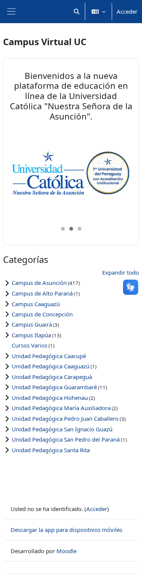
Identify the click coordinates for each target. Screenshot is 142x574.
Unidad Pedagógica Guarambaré (54, 387)
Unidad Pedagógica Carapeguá (52, 377)
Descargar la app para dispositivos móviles (66, 529)
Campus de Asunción (39, 282)
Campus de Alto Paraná (42, 293)
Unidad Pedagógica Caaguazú (50, 366)
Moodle (66, 551)
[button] (77, 11)
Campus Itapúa (31, 335)
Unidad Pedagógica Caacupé (49, 356)
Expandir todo (120, 272)
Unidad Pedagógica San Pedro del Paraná (66, 439)
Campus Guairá (32, 324)
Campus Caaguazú (36, 304)
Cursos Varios (29, 345)
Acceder (127, 11)
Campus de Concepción (42, 314)
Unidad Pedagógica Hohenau (50, 397)
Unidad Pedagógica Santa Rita (51, 450)
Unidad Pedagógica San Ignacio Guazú (62, 429)
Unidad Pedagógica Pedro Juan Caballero (65, 418)
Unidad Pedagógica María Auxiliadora (61, 408)
